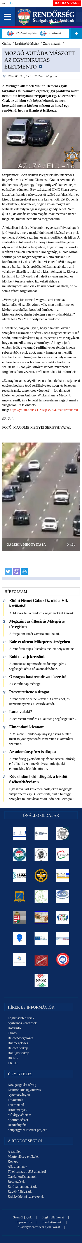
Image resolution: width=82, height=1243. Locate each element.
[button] (7, 16)
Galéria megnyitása (26, 544)
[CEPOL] (62, 896)
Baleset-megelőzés (20, 1038)
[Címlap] (46, 16)
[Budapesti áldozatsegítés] (41, 896)
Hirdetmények (17, 1110)
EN (3, 3)
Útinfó (12, 1033)
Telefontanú (16, 1105)
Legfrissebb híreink (21, 1018)
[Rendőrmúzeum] (41, 854)
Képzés (13, 1161)
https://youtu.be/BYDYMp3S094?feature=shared (44, 410)
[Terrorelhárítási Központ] (41, 875)
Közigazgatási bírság (22, 1085)
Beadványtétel (17, 1125)
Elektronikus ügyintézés (24, 1090)
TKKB (12, 1063)
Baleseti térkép (18, 1048)
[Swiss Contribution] (62, 938)
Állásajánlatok (17, 1166)
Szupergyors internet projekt (27, 1130)
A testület (14, 1151)
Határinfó (14, 1028)
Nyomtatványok (19, 1095)
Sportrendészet (18, 1120)
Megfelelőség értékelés (23, 1156)
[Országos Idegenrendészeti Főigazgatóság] (19, 854)
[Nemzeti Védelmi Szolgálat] (41, 980)
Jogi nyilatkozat (53, 1217)
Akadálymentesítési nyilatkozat (38, 1227)
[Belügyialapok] (62, 875)
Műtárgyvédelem (19, 1115)
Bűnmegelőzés (18, 1043)
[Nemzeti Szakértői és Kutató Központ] (19, 875)
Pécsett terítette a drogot (29, 692)
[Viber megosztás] (16, 571)
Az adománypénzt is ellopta (32, 751)
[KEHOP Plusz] (19, 833)
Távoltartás (15, 1100)
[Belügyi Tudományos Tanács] (41, 833)
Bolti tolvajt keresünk (27, 656)
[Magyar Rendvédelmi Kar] (19, 917)
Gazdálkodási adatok (22, 1176)
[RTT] (19, 896)
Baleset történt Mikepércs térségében (39, 641)
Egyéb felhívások (20, 1191)
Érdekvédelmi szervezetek (26, 1196)
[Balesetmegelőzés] (62, 959)
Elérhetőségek (52, 1222)
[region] (41, 314)
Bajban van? (67, 3)
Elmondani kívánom (27, 727)
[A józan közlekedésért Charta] (41, 959)
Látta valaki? (20, 711)
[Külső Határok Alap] (19, 959)
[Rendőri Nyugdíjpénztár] (41, 917)
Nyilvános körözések (22, 1023)
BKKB (13, 1058)
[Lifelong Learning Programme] (41, 938)
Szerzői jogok (22, 1217)
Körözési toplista (25, 33)
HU (11, 3)
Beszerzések (16, 1181)
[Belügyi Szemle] (62, 833)
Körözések (54, 33)
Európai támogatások (22, 1186)
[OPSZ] (62, 917)
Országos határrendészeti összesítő (37, 676)
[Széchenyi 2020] (19, 938)
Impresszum (24, 1222)
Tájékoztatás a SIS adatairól (27, 1171)
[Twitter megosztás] (8, 571)
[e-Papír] (62, 854)
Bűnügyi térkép (18, 1053)
